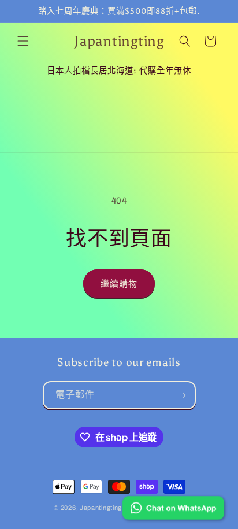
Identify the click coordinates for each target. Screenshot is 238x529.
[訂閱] (182, 395)
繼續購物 (119, 283)
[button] (23, 41)
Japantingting (101, 507)
